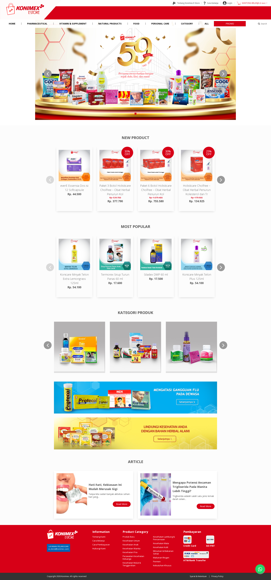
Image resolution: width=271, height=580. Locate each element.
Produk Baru (129, 536)
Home (12, 23)
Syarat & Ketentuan (198, 576)
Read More (121, 504)
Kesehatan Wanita (131, 548)
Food (136, 23)
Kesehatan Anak (130, 544)
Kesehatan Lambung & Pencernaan (164, 538)
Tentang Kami (98, 536)
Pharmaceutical (37, 23)
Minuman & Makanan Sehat (163, 552)
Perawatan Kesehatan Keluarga (133, 557)
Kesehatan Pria (130, 552)
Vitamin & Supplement (73, 23)
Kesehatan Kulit (160, 547)
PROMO (230, 23)
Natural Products (110, 23)
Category (187, 23)
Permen (157, 561)
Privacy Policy (217, 576)
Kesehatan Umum (131, 540)
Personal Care (160, 23)
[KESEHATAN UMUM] (79, 347)
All (207, 23)
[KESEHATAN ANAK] (135, 347)
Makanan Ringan (161, 557)
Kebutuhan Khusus (162, 565)
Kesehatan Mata (161, 543)
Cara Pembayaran (101, 544)
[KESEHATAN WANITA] (191, 347)
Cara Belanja (98, 540)
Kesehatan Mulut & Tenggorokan (132, 564)
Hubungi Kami (99, 548)
